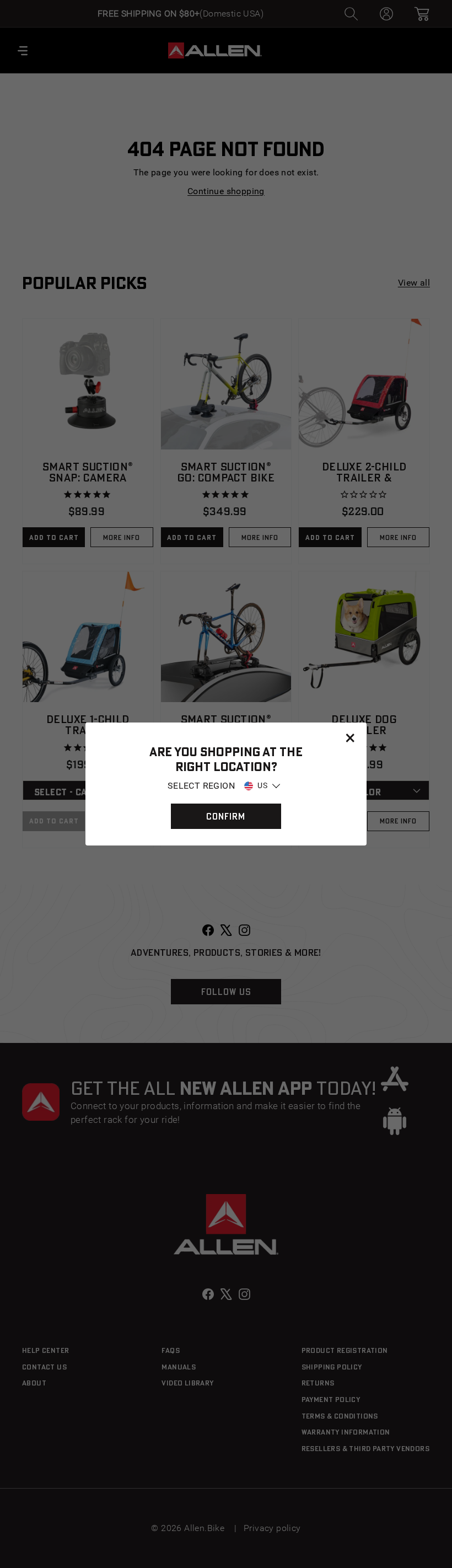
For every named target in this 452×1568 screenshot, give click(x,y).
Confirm (225, 816)
